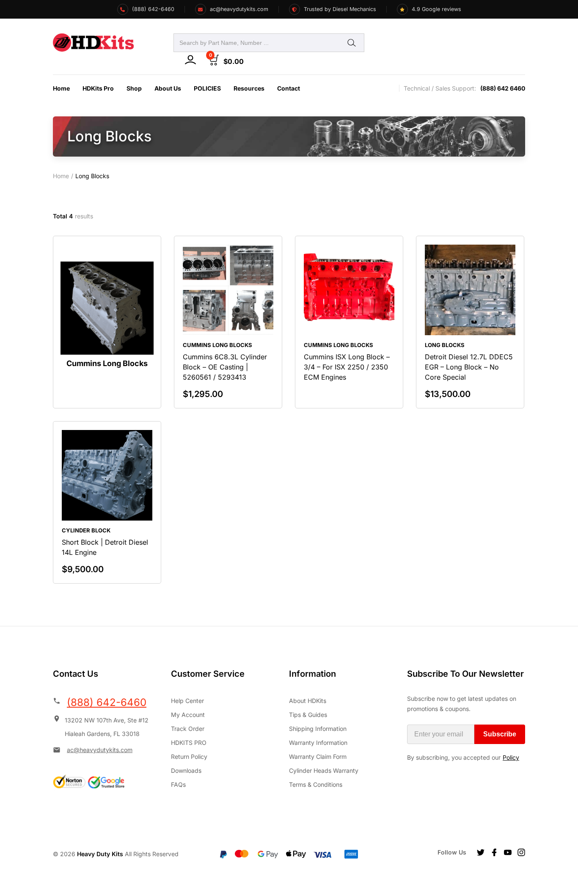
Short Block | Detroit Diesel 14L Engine (105, 547)
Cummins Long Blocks (217, 345)
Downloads (186, 770)
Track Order (187, 728)
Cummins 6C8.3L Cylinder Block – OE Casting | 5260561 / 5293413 (225, 367)
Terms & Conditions (315, 784)
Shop (134, 88)
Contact (288, 88)
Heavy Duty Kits (100, 853)
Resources (249, 88)
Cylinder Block (86, 530)
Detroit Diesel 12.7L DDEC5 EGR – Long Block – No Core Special (469, 367)
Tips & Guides (308, 714)
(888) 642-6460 (106, 702)
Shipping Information (318, 728)
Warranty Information (318, 742)
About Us (167, 88)
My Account (188, 714)
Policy (511, 757)
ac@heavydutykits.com (99, 749)
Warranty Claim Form (318, 756)
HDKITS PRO (188, 742)
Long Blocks (445, 345)
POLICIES (207, 88)
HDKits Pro (98, 88)
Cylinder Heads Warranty (323, 770)
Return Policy (189, 756)
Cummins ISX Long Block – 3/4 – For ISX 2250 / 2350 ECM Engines (347, 367)
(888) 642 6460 (502, 88)
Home (61, 88)
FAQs (178, 784)
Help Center (187, 700)
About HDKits (307, 700)
